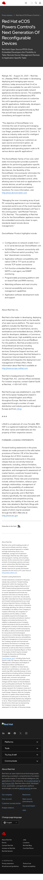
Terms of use (27, 863)
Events (4, 843)
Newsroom (26, 795)
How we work (7, 799)
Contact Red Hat (7, 845)
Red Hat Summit (7, 851)
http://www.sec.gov (10, 515)
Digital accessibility (29, 866)
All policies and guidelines (10, 866)
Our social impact (28, 806)
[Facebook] (14, 734)
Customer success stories (11, 803)
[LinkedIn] (3, 734)
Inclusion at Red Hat (8, 848)
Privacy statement (8, 863)
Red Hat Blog (27, 845)
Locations (26, 843)
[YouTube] (9, 734)
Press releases (7, 15)
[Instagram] (26, 734)
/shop (19, 409)
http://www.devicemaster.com (14, 193)
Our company (7, 795)
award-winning (24, 788)
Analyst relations (8, 808)
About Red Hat (7, 840)
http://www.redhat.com (9, 573)
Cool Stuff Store (28, 848)
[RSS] (19, 526)
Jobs (24, 810)
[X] (20, 734)
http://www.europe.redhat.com (15, 368)
